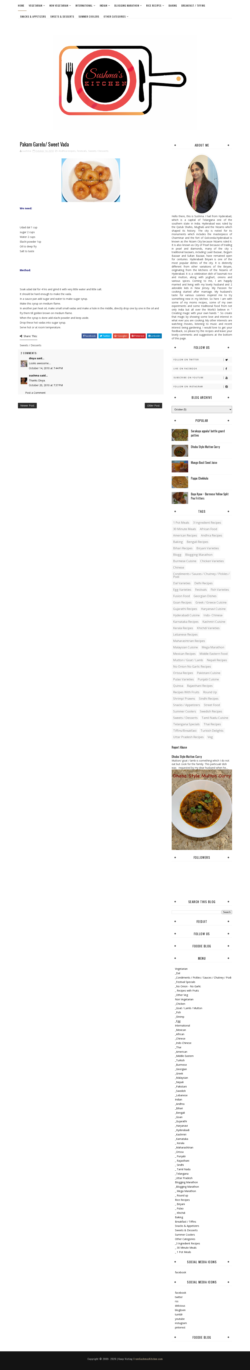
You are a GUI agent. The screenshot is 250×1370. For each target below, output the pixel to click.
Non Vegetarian (58, 5)
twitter (179, 1297)
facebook (180, 1272)
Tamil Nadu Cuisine (215, 718)
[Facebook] (228, 23)
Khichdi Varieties (208, 628)
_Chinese (180, 1038)
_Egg (177, 1021)
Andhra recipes (67, 151)
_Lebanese (181, 1095)
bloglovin (180, 1310)
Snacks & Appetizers (33, 16)
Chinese (178, 567)
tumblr (179, 1314)
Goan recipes (182, 602)
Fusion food (181, 596)
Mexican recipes (184, 654)
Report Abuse (179, 747)
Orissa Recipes (183, 673)
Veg (210, 737)
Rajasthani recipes (200, 686)
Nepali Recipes (217, 660)
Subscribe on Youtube (188, 377)
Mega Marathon (213, 647)
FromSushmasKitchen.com (148, 1359)
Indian (103, 5)
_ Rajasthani (182, 1160)
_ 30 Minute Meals (186, 1247)
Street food (212, 705)
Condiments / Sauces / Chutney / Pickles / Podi (201, 575)
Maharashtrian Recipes (189, 641)
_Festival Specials (185, 982)
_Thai (178, 1047)
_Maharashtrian (184, 1147)
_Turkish (180, 1060)
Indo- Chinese (213, 615)
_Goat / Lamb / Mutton (188, 1008)
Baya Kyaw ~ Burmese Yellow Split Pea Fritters (210, 496)
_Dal (177, 973)
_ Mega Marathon (185, 1191)
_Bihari (179, 1108)
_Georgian (181, 1069)
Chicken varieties (212, 561)
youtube (180, 1319)
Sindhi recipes (209, 699)
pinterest (180, 1327)
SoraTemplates (121, 1362)
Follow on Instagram (188, 386)
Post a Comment (35, 392)
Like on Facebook (185, 368)
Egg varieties (182, 590)
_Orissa (179, 1152)
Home (21, 5)
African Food (208, 529)
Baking (173, 5)
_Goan (178, 1117)
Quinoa (178, 686)
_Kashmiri (180, 1134)
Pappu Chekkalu (199, 478)
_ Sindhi (179, 1165)
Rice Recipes (153, 5)
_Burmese (181, 1064)
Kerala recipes (183, 628)
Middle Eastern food (213, 654)
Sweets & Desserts (62, 16)
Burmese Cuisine (184, 561)
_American (181, 1051)
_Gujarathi (181, 1121)
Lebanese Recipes (185, 634)
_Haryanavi (181, 1125)
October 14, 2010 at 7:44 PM (46, 368)
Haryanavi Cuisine (213, 609)
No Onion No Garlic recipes (192, 666)
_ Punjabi (180, 1156)
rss (176, 1301)
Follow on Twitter (186, 359)
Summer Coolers (89, 16)
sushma (34, 375)
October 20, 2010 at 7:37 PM (46, 385)
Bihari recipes (183, 548)
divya (32, 358)
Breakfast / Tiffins (193, 5)
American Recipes (185, 535)
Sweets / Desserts (98, 151)
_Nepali (179, 1082)
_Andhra (179, 1104)
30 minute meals (184, 529)
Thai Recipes (212, 724)
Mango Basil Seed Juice (204, 462)
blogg (177, 555)
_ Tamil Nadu (183, 1169)
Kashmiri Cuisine (213, 622)
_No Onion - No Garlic (188, 986)
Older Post (153, 405)
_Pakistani (181, 1086)
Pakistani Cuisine (208, 673)
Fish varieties (220, 590)
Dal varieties (182, 583)
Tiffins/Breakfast (185, 731)
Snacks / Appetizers (186, 705)
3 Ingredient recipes (207, 523)
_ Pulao (179, 1208)
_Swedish (180, 1091)
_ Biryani (180, 1204)
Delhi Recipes (203, 583)
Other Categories (115, 16)
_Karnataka (181, 1139)
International (84, 5)
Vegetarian (35, 5)
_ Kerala (179, 1143)
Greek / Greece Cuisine (211, 602)
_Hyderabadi (182, 1130)
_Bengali (180, 1112)
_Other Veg (181, 995)
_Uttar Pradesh (184, 1178)
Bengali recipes (197, 542)
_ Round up (181, 1195)
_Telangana (182, 1173)
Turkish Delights (211, 731)
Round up (210, 692)
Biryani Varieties (207, 548)
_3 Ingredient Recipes (187, 1243)
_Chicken (180, 1003)
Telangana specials (186, 724)
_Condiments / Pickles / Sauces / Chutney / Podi (203, 977)
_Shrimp (179, 1016)
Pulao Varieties (183, 679)
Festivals (82, 151)
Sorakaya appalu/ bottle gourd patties (208, 433)
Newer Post (27, 405)
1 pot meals (181, 523)
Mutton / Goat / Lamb (188, 660)
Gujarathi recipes (185, 609)
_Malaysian (181, 1077)
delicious (180, 1305)
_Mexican (180, 1030)
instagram (181, 1323)
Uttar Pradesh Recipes (188, 737)
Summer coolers (184, 711)
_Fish (178, 1012)
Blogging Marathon (126, 5)
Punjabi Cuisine (208, 679)
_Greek (179, 1073)
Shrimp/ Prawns (184, 699)
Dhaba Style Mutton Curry (205, 447)
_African (179, 1034)
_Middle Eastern (184, 1056)
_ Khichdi (180, 1213)
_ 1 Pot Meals (183, 1252)
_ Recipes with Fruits (187, 990)
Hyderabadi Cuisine (186, 615)
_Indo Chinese (183, 1043)
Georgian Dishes (205, 596)
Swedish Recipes (211, 711)
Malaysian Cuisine (185, 647)
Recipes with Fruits (186, 692)
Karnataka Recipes (186, 622)
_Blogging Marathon (187, 1186)
